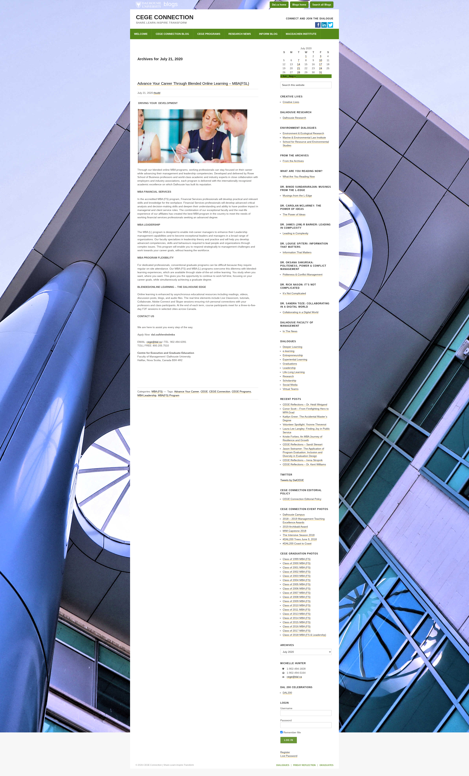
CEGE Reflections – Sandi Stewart (302, 444)
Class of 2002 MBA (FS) (297, 571)
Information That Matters (297, 252)
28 (298, 72)
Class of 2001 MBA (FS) (297, 567)
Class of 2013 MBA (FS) (297, 613)
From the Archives (293, 160)
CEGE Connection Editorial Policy (302, 498)
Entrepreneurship (293, 355)
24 (320, 68)
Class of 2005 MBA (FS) (297, 584)
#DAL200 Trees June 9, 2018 (300, 539)
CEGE (204, 391)
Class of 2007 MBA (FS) (297, 592)
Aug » (292, 76)
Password (286, 720)
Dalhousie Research (294, 117)
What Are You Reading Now (299, 176)
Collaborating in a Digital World (300, 312)
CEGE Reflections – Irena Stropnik (303, 460)
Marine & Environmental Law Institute (304, 137)
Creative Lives (291, 102)
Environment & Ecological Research (303, 133)
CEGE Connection (164, 17)
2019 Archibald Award (295, 526)
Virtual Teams (290, 388)
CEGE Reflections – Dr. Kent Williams (304, 464)
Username (286, 708)
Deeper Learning (292, 346)
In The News (290, 331)
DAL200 (287, 692)
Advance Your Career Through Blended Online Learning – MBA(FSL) (193, 83)
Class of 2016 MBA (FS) (297, 626)
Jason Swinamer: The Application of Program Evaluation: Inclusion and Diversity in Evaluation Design (303, 452)
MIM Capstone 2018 (294, 530)
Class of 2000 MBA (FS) (297, 563)
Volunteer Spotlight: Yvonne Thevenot (304, 424)
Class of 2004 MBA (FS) (297, 580)
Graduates (326, 765)
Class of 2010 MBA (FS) (297, 605)
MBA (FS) (157, 391)
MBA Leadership (146, 395)
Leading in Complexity (295, 233)
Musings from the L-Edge (297, 195)
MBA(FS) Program (168, 395)
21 (298, 68)
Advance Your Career (186, 391)
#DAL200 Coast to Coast (297, 543)
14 (298, 64)
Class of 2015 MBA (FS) (297, 622)
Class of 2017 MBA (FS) (297, 630)
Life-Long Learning (294, 372)
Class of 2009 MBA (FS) (297, 601)
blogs (171, 4)
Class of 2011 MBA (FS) (296, 609)
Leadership (289, 367)
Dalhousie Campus (294, 514)
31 (320, 72)
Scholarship (289, 380)
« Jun (283, 76)
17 (320, 64)
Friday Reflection (304, 765)
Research (288, 376)
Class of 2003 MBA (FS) (297, 575)
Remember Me (292, 732)
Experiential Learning (295, 359)
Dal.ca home (279, 4)
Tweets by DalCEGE (292, 480)
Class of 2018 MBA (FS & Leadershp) (304, 634)
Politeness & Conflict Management (302, 274)
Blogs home (299, 4)
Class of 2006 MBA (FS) (297, 588)
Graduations (290, 363)
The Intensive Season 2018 (299, 535)
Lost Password (288, 755)
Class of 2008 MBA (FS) (297, 596)
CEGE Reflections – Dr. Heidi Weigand (305, 404)
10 (320, 60)
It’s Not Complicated (294, 293)
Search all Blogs (321, 4)
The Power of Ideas (294, 214)
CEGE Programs (241, 391)
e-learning (288, 351)
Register (285, 752)
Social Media (290, 384)
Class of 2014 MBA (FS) (297, 618)
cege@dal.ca (154, 341)
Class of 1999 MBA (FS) (297, 559)
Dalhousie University (148, 4)
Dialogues (282, 765)
